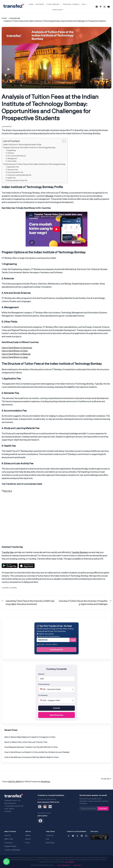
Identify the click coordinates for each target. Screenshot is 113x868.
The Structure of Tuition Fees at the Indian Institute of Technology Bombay (34, 164)
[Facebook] (81, 835)
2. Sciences (10, 153)
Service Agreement (63, 865)
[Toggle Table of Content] (62, 141)
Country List (8, 843)
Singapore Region (10, 846)
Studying (5, 588)
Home (31, 4)
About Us (7, 835)
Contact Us (50, 835)
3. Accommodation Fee (14, 172)
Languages (57, 9)
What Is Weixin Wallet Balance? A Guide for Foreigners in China (29, 737)
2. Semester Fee (12, 169)
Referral (28, 839)
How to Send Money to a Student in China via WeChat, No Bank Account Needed (36, 752)
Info (84, 4)
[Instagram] (86, 835)
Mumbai (49, 195)
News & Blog (50, 843)
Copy (73, 640)
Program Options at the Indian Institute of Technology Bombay (29, 147)
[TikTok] (68, 835)
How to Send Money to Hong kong (17, 347)
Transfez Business (79, 552)
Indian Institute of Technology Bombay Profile (22, 144)
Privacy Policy (77, 865)
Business (40, 4)
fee (86, 468)
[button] (6, 861)
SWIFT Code (8, 839)
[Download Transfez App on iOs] (27, 564)
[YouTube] (73, 835)
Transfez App (8, 552)
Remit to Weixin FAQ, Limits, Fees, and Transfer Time (25, 742)
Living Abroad (52, 4)
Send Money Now (56, 649)
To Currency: (43, 695)
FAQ (47, 839)
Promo (27, 843)
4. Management (11, 158)
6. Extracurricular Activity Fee (16, 180)
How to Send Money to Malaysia (16, 354)
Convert (56, 708)
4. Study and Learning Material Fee (18, 175)
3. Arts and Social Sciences (16, 156)
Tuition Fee (13, 588)
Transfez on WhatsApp (12, 850)
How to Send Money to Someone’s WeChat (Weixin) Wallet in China (31, 757)
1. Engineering (11, 150)
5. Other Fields (11, 161)
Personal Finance (71, 4)
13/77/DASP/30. (69, 862)
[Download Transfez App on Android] (10, 564)
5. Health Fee (10, 178)
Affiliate (27, 835)
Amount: (41, 674)
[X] (77, 835)
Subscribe (102, 808)
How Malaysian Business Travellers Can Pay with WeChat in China (31, 747)
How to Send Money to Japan (15, 357)
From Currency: (44, 684)
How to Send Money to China (15, 350)
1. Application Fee (12, 167)
